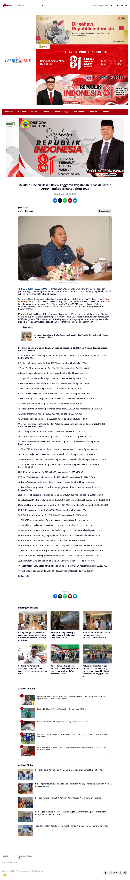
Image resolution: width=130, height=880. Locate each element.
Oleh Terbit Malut (25, 211)
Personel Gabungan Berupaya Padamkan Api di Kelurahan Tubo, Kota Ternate (63, 635)
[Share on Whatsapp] (65, 200)
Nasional (22, 111)
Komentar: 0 (105, 211)
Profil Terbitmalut (9, 862)
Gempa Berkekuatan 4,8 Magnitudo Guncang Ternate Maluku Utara (62, 721)
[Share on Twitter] (60, 200)
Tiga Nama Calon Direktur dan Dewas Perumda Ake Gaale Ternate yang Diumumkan (71, 826)
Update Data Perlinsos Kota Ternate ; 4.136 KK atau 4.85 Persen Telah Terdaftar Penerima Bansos (32, 670)
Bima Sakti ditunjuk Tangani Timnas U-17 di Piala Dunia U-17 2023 (61, 709)
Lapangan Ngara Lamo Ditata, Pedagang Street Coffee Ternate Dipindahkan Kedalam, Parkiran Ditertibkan (71, 336)
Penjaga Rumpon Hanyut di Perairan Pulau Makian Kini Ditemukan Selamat (68, 798)
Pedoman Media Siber (25, 857)
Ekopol (34, 111)
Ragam (106, 111)
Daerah (7, 111)
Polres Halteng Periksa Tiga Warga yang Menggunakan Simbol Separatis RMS (69, 770)
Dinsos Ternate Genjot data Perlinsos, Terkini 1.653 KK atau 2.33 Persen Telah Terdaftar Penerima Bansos (64, 670)
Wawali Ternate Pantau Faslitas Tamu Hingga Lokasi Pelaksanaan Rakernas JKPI (96, 635)
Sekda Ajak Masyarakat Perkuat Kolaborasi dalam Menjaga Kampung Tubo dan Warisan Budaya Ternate (73, 785)
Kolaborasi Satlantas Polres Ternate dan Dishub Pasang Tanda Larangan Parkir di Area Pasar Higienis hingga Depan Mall (96, 671)
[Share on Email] (70, 200)
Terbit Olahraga (62, 111)
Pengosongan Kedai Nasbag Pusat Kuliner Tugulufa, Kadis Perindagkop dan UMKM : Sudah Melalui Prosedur (71, 748)
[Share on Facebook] (55, 200)
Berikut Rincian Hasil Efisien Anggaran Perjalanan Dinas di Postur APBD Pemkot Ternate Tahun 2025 (65, 186)
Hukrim (46, 111)
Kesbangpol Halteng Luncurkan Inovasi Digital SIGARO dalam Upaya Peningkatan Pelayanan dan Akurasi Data (70, 813)
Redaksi (5, 856)
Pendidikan (79, 111)
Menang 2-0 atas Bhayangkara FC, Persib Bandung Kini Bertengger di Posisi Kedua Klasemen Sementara (72, 735)
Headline (93, 111)
